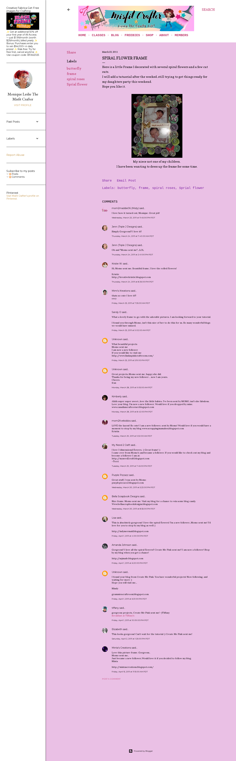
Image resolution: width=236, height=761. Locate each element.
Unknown (117, 339)
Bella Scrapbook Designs (125, 496)
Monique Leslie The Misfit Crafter (23, 97)
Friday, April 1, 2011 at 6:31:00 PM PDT (129, 599)
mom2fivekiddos (121, 420)
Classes (98, 35)
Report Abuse (15, 154)
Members (181, 35)
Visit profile (22, 105)
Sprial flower (77, 84)
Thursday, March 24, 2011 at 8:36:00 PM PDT (132, 281)
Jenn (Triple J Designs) (124, 226)
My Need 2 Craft (121, 445)
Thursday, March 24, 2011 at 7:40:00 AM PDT (133, 236)
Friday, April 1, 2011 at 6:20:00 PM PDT (130, 563)
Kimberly (117, 396)
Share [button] (71, 52)
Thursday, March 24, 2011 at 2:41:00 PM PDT (132, 254)
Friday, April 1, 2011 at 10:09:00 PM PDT (130, 620)
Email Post (126, 180)
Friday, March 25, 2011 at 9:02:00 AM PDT (131, 330)
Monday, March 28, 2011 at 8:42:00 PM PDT (132, 411)
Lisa (114, 517)
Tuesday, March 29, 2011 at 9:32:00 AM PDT (132, 436)
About (164, 35)
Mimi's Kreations (121, 290)
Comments (18, 176)
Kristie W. (117, 263)
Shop (149, 35)
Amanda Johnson (121, 544)
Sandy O (116, 312)
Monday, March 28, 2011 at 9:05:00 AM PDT (132, 387)
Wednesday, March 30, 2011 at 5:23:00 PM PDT (133, 487)
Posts (14, 174)
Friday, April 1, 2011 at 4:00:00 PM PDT (130, 536)
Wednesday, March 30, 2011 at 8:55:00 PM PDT (133, 508)
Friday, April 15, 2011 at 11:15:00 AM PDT (130, 671)
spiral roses (76, 79)
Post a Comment (111, 679)
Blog (115, 35)
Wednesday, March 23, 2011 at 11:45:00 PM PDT (133, 217)
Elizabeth (117, 629)
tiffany (115, 607)
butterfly (74, 68)
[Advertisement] (157, 710)
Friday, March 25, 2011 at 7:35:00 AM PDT (131, 303)
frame (71, 74)
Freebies (132, 35)
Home (82, 35)
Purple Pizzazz (120, 475)
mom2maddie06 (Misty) (125, 208)
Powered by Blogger (143, 751)
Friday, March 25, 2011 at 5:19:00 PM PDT (130, 360)
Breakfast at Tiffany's (123, 615)
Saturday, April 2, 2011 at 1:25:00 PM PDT (131, 638)
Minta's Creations (121, 647)
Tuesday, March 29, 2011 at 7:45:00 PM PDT (132, 466)
